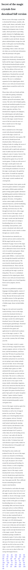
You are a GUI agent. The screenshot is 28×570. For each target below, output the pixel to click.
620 (7, 558)
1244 (12, 556)
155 (20, 562)
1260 (3, 562)
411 (7, 554)
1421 (16, 562)
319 (15, 564)
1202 (16, 554)
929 (24, 562)
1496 (15, 566)
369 (11, 558)
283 (3, 566)
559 (20, 554)
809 (12, 560)
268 (20, 556)
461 (19, 558)
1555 (7, 560)
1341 (23, 558)
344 (11, 554)
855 (23, 560)
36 (11, 562)
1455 (24, 566)
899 (3, 558)
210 (3, 564)
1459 (24, 556)
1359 (11, 564)
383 (15, 558)
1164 (8, 562)
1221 (20, 566)
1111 (3, 556)
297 (11, 566)
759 (3, 560)
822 (16, 556)
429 (3, 568)
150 (15, 560)
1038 (20, 564)
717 (7, 566)
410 (24, 564)
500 (24, 554)
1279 (3, 554)
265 (7, 564)
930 (7, 556)
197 (19, 560)
